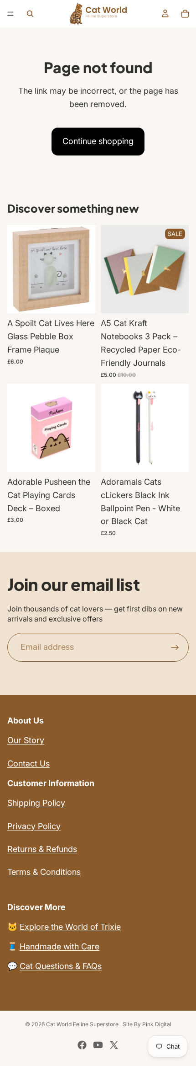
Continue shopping (98, 141)
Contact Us (28, 763)
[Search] (30, 14)
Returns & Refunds (42, 849)
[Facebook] (82, 1044)
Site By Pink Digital (147, 1024)
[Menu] (10, 13)
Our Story (25, 740)
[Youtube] (98, 1044)
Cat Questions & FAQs (61, 966)
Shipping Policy (36, 803)
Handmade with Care (59, 946)
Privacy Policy (34, 826)
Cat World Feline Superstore (82, 1024)
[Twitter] (113, 1044)
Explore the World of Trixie (70, 927)
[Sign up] (175, 647)
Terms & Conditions (44, 872)
